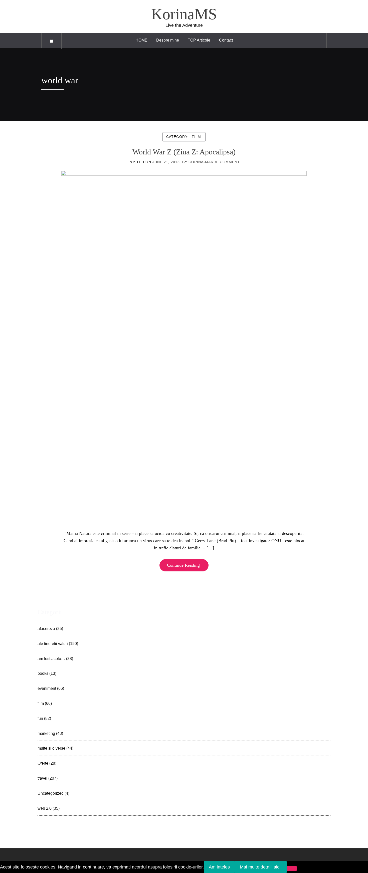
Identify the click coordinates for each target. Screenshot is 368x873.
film (196, 137)
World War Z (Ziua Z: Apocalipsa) (184, 152)
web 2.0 (45, 808)
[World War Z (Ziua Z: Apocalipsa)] (184, 346)
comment (230, 162)
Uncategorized (51, 793)
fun (40, 718)
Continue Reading (183, 565)
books (43, 673)
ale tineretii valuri (53, 643)
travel (42, 778)
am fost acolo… (51, 658)
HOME (141, 40)
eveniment (47, 688)
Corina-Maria (203, 162)
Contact (226, 40)
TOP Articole (199, 40)
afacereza (46, 628)
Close (43, 597)
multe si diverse (51, 748)
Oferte (43, 763)
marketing (46, 733)
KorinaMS (184, 14)
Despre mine (167, 40)
